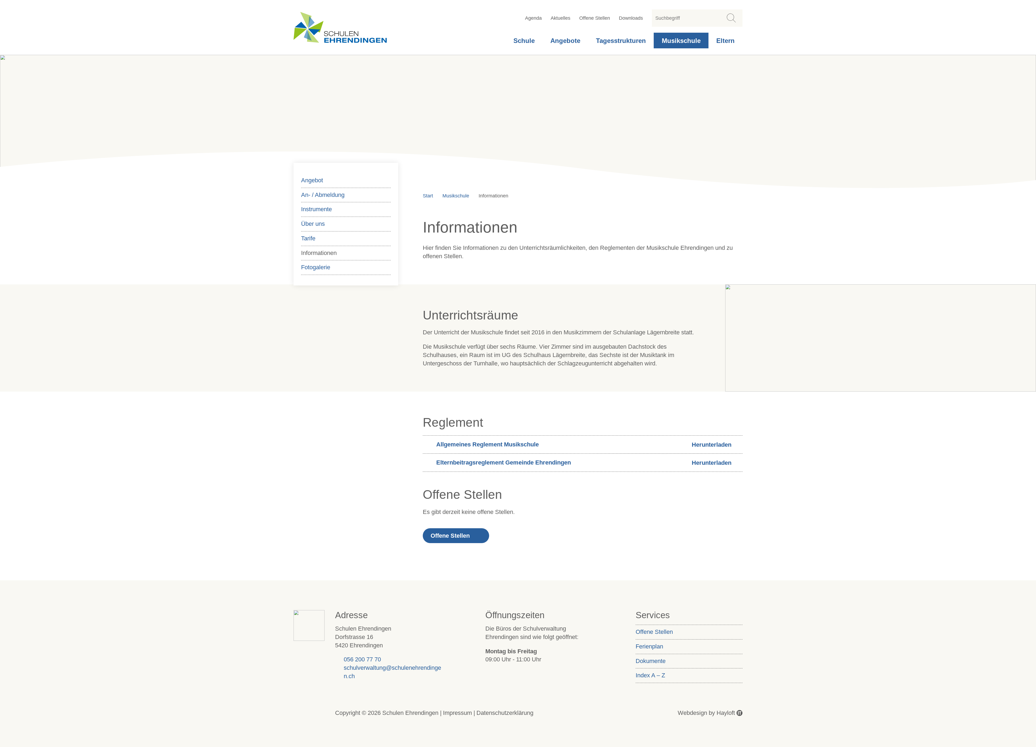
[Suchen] (731, 17)
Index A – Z (650, 675)
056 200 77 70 (362, 659)
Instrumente (316, 209)
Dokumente (651, 661)
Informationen (319, 253)
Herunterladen (711, 444)
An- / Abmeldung (323, 194)
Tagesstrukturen (621, 40)
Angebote (565, 40)
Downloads (631, 18)
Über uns (313, 223)
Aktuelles (560, 18)
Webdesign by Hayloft (706, 712)
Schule (524, 40)
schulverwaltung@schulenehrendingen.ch (392, 671)
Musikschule (681, 40)
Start (428, 195)
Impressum (457, 712)
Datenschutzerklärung (504, 712)
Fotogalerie (315, 267)
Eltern (725, 40)
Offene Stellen (594, 18)
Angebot (312, 180)
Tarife (308, 238)
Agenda (533, 18)
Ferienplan (649, 646)
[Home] (340, 27)
